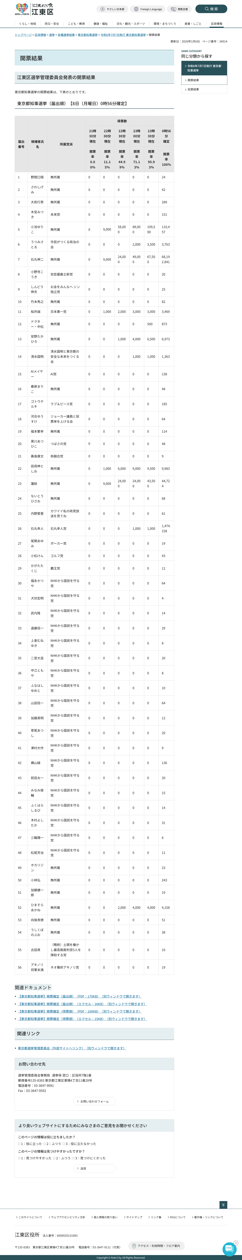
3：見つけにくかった (90, 1158)
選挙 (52, 35)
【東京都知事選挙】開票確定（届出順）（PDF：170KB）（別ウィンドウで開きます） (80, 996)
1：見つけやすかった (36, 1158)
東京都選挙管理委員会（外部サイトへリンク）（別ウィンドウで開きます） (72, 1048)
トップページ (23, 35)
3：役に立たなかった (81, 1143)
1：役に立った (31, 1143)
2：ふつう (54, 1143)
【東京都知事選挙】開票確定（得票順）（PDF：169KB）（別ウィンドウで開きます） (80, 1011)
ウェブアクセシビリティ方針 (68, 1217)
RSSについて (178, 1217)
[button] (147, 9)
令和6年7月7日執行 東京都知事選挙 (123, 35)
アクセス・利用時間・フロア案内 (159, 1246)
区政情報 (40, 35)
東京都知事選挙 (88, 35)
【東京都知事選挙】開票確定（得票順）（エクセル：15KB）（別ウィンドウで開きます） (82, 1018)
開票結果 (193, 80)
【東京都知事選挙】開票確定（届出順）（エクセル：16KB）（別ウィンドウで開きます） (82, 1003)
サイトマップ (134, 1217)
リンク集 (156, 1217)
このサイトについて (30, 1217)
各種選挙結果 (66, 35)
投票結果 (193, 89)
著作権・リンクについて (208, 1217)
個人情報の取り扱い (106, 1217)
